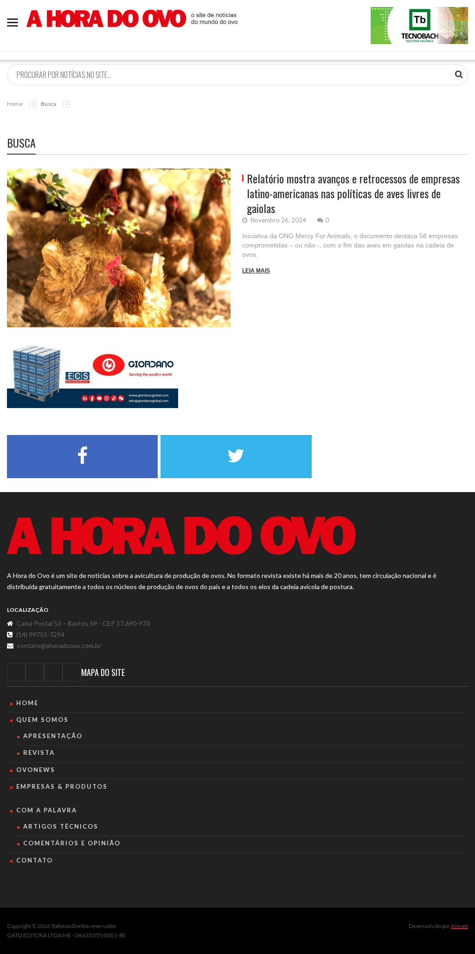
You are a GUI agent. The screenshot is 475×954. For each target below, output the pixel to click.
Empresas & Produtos (62, 786)
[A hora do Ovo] (132, 18)
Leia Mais (256, 270)
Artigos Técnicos (60, 826)
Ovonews (35, 769)
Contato (34, 860)
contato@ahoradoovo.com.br (59, 645)
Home (15, 103)
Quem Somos (42, 719)
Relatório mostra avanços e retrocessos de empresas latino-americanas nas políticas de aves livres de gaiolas (353, 193)
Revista (39, 752)
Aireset (459, 925)
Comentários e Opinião (72, 843)
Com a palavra (46, 810)
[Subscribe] (459, 74)
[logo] (237, 535)
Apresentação (53, 736)
